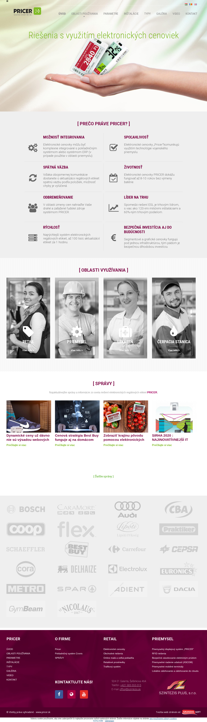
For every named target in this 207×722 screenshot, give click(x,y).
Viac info (27, 350)
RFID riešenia (159, 653)
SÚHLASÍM (98, 721)
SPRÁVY (59, 658)
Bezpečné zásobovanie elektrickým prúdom (174, 658)
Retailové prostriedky (114, 662)
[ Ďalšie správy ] (103, 476)
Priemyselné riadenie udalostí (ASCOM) (172, 662)
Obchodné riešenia (113, 653)
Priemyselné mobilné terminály (167, 666)
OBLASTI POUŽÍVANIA (84, 14)
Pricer (58, 649)
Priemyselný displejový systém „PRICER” (173, 649)
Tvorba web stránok (166, 712)
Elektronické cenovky (114, 649)
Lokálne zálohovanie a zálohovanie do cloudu (175, 671)
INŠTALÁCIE (131, 14)
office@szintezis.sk (130, 689)
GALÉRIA (161, 14)
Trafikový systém (112, 666)
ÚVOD (62, 14)
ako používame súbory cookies (163, 718)
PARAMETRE (111, 14)
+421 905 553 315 (130, 685)
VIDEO (176, 14)
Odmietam (109, 721)
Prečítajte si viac (16, 445)
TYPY (147, 14)
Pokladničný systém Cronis (68, 653)
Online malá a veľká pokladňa (119, 658)
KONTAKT (191, 14)
